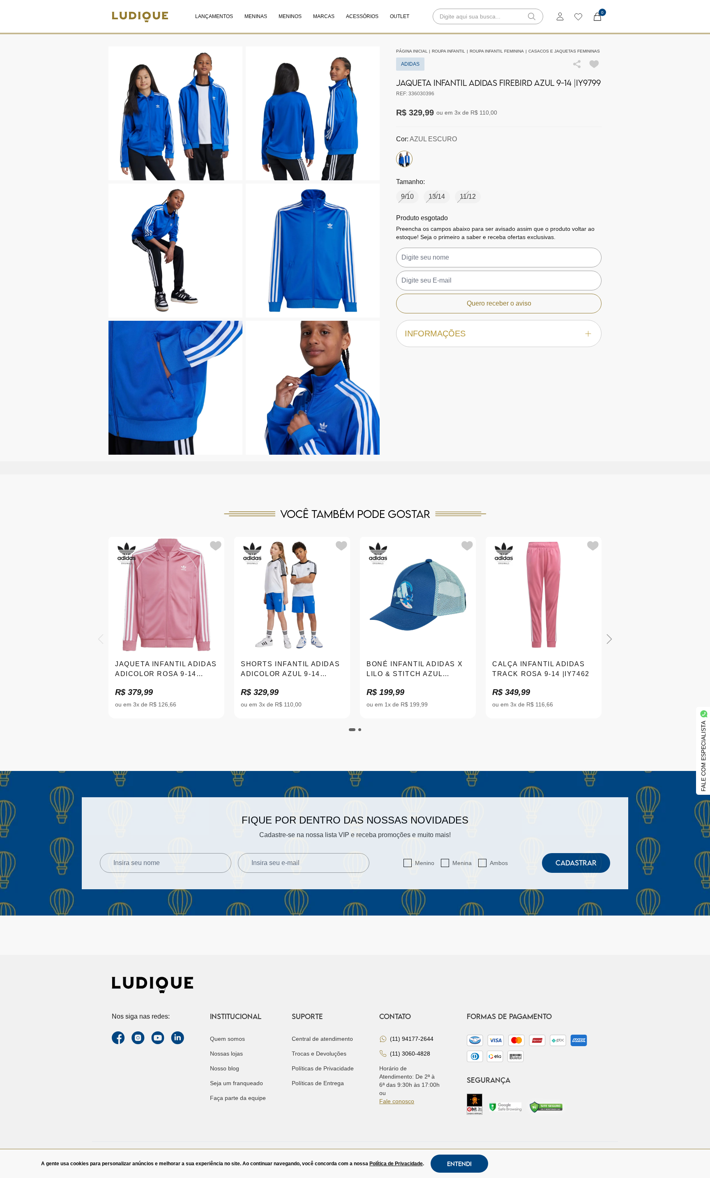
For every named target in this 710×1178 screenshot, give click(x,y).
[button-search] (531, 16)
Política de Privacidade (396, 1163)
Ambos (499, 863)
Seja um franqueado (236, 1083)
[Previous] (100, 639)
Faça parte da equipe (238, 1098)
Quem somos (227, 1038)
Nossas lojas (226, 1053)
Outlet (399, 16)
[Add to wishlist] (594, 64)
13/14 (437, 196)
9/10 (407, 196)
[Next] (609, 639)
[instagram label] (138, 1038)
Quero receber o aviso (499, 303)
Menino (424, 863)
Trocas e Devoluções (319, 1053)
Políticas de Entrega (318, 1083)
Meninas (255, 16)
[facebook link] (118, 1038)
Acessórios (362, 16)
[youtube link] (157, 1038)
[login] (560, 16)
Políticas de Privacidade (323, 1068)
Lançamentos (214, 16)
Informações (435, 333)
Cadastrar (576, 862)
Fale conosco (396, 1101)
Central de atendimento (322, 1038)
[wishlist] (578, 16)
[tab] (352, 729)
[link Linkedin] (177, 1038)
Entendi (459, 1163)
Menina (462, 863)
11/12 (468, 196)
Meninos (290, 16)
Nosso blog (224, 1068)
